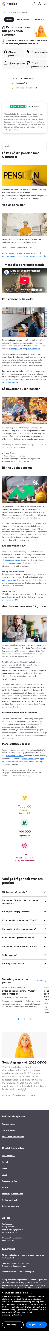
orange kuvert (27, 552)
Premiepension (40, 19)
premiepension (30, 253)
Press (4, 1168)
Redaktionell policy (10, 1200)
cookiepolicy (23, 1312)
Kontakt (5, 1162)
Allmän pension (23, 19)
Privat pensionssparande (13, 1137)
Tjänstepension (18, 987)
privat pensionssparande (35, 256)
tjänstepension (8, 256)
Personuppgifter (9, 1181)
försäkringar (7, 1288)
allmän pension (15, 349)
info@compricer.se (17, 1266)
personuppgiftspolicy (11, 1315)
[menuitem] (4, 4)
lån (25, 1288)
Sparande (13, 12)
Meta (36, 1304)
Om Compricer (8, 1156)
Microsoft (20, 1307)
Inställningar (12, 1325)
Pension (9, 19)
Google (42, 1304)
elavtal (17, 1288)
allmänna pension (12, 560)
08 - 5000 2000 (23, 1263)
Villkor (5, 1187)
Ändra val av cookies (11, 1206)
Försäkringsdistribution (12, 1194)
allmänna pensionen (15, 756)
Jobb (4, 1175)
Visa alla (39, 981)
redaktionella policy (25, 1095)
